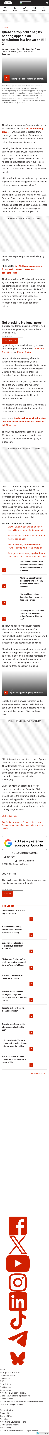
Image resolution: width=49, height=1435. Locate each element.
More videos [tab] (25, 523)
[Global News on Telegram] (18, 1348)
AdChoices (44, 1433)
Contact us (5, 1378)
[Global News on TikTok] (18, 1329)
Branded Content (7, 1375)
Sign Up (7, 894)
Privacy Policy (24, 352)
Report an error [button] (26, 861)
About (2, 1370)
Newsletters (5, 1384)
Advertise (4, 1419)
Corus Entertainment (9, 1425)
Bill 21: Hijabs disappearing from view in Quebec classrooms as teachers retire (22, 269)
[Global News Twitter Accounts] (18, 1253)
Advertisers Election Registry (13, 1393)
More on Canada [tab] (10, 523)
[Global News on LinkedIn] (18, 1310)
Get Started (10, 341)
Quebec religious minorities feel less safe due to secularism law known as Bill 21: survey (24, 421)
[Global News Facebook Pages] (18, 1234)
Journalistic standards (26, 853)
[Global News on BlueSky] (18, 1367)
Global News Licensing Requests (15, 1396)
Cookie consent (7, 1399)
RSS (2, 1381)
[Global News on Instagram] (18, 1291)
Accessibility (5, 1428)
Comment (11, 857)
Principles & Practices (10, 1372)
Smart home (5, 1390)
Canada (5, 27)
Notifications (5, 1387)
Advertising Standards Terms (13, 1422)
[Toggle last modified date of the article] (32, 52)
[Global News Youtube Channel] (18, 1272)
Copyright (4, 1413)
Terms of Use (6, 1416)
